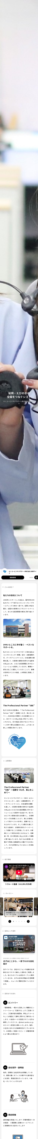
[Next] (28, 921)
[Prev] (9, 921)
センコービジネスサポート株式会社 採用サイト (22, 572)
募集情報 (13, 577)
